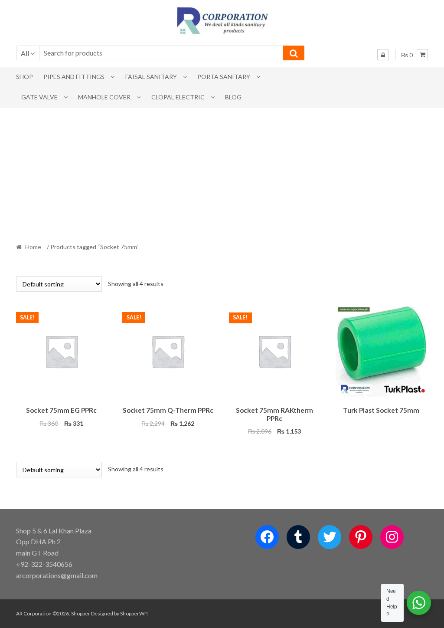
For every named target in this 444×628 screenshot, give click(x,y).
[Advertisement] (222, 172)
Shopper (80, 613)
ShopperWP (133, 613)
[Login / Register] (382, 54)
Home (33, 246)
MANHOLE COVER (104, 97)
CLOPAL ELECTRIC (178, 97)
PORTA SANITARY (223, 76)
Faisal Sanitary (151, 76)
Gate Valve (39, 97)
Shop (24, 76)
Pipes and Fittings (73, 76)
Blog (233, 97)
